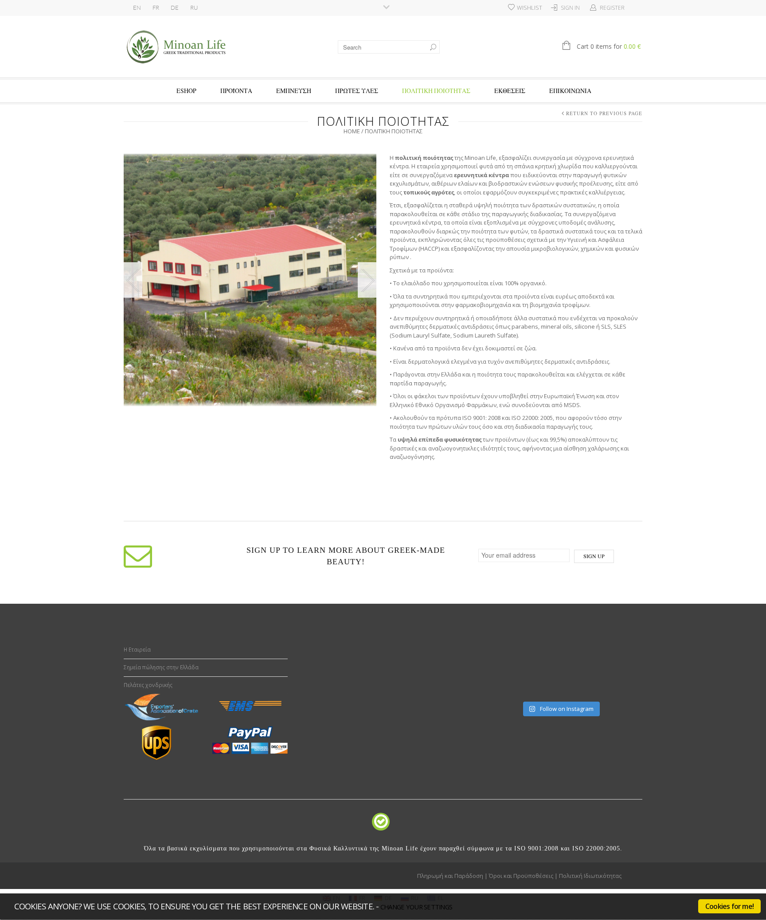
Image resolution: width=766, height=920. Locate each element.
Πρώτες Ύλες (356, 90)
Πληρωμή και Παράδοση (450, 876)
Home (352, 131)
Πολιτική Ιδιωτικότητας (590, 876)
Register (612, 8)
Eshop (186, 90)
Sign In (570, 8)
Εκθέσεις (509, 90)
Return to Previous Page (604, 113)
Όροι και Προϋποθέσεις (521, 876)
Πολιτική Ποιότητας (436, 90)
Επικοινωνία (570, 90)
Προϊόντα (236, 90)
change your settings (416, 906)
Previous (133, 280)
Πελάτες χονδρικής (148, 685)
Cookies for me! (729, 906)
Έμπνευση (293, 90)
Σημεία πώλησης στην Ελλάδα (161, 667)
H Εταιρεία (137, 649)
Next (367, 280)
